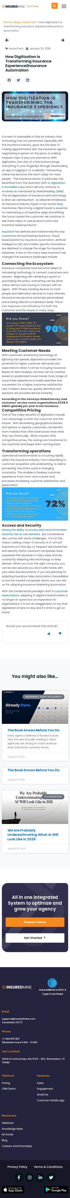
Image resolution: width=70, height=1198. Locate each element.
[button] (9, 80)
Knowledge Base (12, 1129)
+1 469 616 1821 (11, 1039)
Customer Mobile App (50, 1100)
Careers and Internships (17, 1146)
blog (60, 204)
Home (7, 22)
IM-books (7, 1134)
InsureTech (29, 22)
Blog (16, 22)
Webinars (8, 1123)
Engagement (45, 1089)
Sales (40, 1083)
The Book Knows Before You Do (33, 730)
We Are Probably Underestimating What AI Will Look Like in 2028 (32, 834)
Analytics (42, 1094)
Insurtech (8, 232)
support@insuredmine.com (18, 1019)
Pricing (6, 1083)
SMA (60, 191)
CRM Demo (9, 1089)
